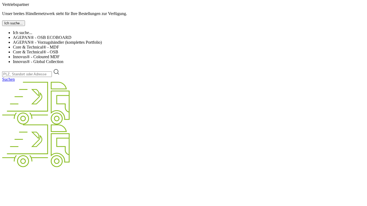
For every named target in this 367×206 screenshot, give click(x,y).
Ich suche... (22, 32)
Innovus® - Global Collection (38, 61)
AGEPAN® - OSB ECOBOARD (42, 37)
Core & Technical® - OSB (35, 52)
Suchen (8, 79)
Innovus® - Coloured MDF (36, 56)
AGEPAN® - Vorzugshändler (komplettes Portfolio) (57, 42)
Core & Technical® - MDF (36, 47)
